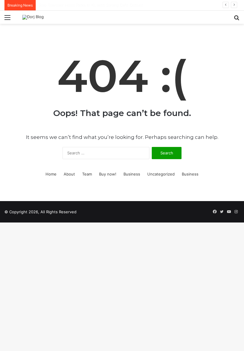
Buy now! (107, 174)
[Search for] (237, 19)
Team (87, 174)
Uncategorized (161, 174)
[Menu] (7, 19)
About (69, 174)
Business (131, 174)
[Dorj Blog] (33, 17)
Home (51, 174)
